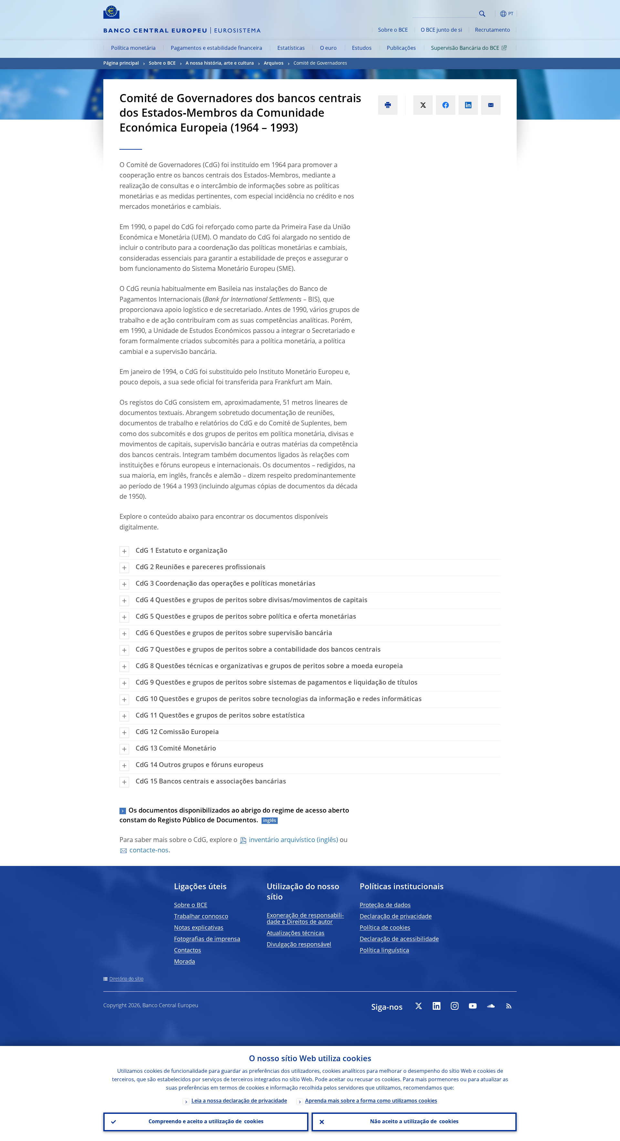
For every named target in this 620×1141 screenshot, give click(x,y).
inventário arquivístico (282, 840)
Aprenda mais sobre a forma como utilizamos (371, 1101)
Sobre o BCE (393, 30)
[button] (494, 13)
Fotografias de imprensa (207, 939)
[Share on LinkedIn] (468, 105)
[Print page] (388, 105)
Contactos (187, 951)
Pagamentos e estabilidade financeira (216, 48)
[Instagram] (454, 1006)
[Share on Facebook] (445, 105)
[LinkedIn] (436, 1006)
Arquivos (274, 63)
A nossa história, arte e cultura (220, 63)
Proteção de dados (385, 905)
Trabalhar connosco (201, 917)
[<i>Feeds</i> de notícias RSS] (509, 1006)
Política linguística (384, 951)
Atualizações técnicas (296, 933)
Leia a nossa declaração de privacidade (239, 1101)
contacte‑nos (149, 851)
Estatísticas (291, 48)
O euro (328, 48)
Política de (385, 928)
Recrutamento (492, 30)
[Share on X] (423, 105)
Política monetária (133, 48)
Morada (184, 962)
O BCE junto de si (441, 30)
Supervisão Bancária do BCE (465, 48)
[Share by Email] (491, 105)
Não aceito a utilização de (414, 1122)
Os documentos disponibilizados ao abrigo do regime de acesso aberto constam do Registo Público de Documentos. (234, 816)
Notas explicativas (198, 928)
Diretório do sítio (126, 979)
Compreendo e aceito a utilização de (206, 1122)
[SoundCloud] (491, 1006)
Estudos (362, 48)
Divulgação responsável (299, 945)
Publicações (401, 48)
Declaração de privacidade (396, 917)
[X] (418, 1006)
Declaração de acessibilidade (399, 939)
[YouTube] (472, 1006)
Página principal (121, 63)
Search (482, 13)
